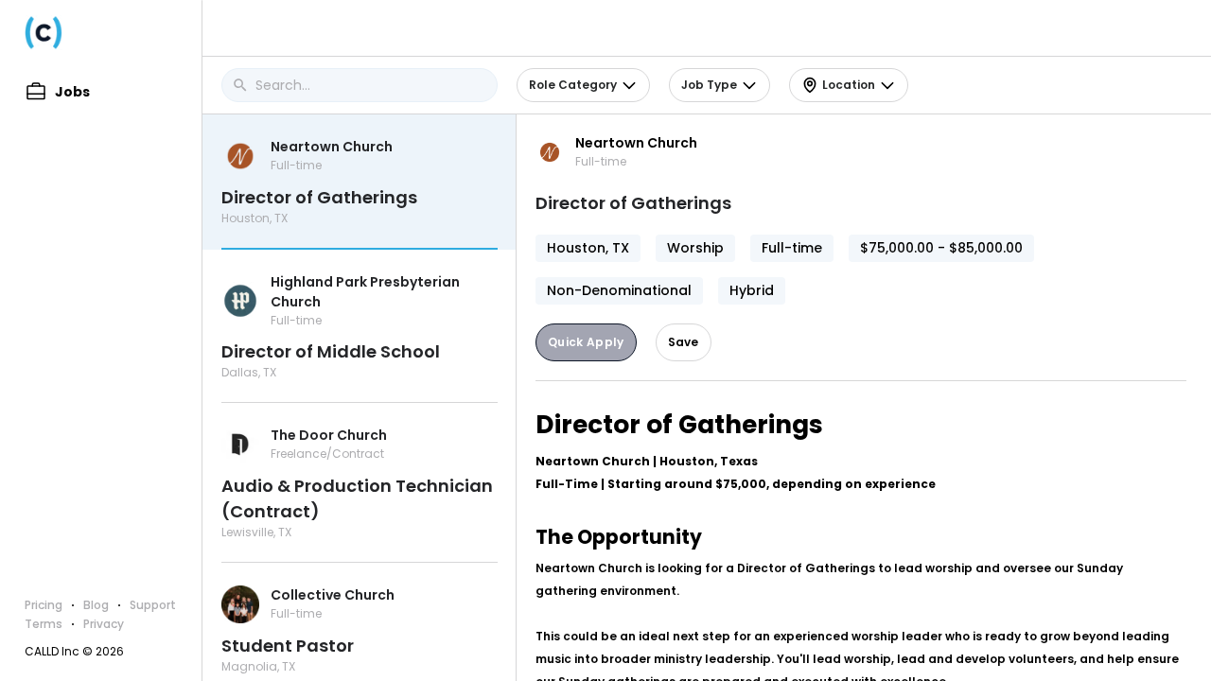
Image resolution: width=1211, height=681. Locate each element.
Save (683, 342)
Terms (43, 624)
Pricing (43, 605)
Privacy (103, 624)
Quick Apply (586, 342)
